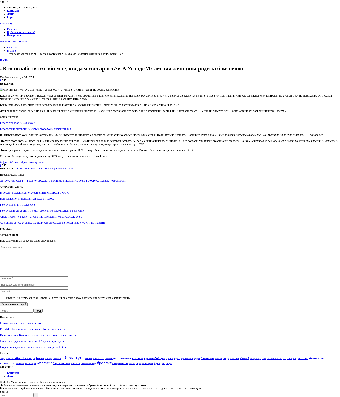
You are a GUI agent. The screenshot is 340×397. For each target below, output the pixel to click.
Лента (10, 13)
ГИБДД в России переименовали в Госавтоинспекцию (33, 328)
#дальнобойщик (154, 358)
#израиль (218, 359)
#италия (234, 358)
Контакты (13, 10)
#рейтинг (85, 363)
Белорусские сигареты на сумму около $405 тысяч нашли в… (37, 128)
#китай (244, 358)
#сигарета (116, 364)
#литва (278, 358)
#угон (150, 364)
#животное (207, 358)
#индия (226, 358)
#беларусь (73, 357)
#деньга (169, 359)
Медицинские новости (14, 41)
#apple (2, 359)
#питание (20, 364)
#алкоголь (57, 359)
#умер (157, 363)
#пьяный (75, 363)
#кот (264, 359)
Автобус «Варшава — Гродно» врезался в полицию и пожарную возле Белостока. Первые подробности (63, 180)
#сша (124, 363)
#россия (104, 363)
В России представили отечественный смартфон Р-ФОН (34, 192)
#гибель (137, 358)
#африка (5, 162)
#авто (40, 358)
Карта (10, 17)
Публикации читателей (21, 32)
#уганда (39, 162)
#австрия (31, 359)
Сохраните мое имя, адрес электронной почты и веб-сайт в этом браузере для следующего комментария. (67, 297)
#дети (177, 358)
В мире (4, 59)
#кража (270, 358)
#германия (122, 358)
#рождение (28, 162)
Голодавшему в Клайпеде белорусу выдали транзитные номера (38, 334)
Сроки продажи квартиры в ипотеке (22, 322)
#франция (167, 363)
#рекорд (92, 364)
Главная (12, 29)
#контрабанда (255, 359)
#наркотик (287, 358)
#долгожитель (187, 359)
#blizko (10, 358)
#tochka (21, 358)
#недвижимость (300, 358)
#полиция (30, 363)
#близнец (15, 162)
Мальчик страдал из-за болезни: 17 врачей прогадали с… (34, 341)
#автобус (48, 359)
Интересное (14, 35)
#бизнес (88, 359)
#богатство (98, 358)
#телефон (133, 363)
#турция (143, 363)
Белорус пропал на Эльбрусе (17, 122)
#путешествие (61, 363)
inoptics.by (6, 23)
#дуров (197, 359)
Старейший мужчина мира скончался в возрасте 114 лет (34, 347)
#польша (44, 363)
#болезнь (109, 359)
